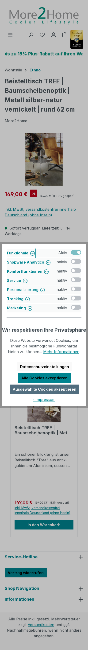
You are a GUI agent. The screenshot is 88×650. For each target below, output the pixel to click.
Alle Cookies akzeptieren (44, 378)
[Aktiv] (76, 252)
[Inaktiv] (76, 261)
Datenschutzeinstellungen (44, 366)
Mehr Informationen (61, 351)
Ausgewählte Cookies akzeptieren (44, 389)
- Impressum (44, 399)
